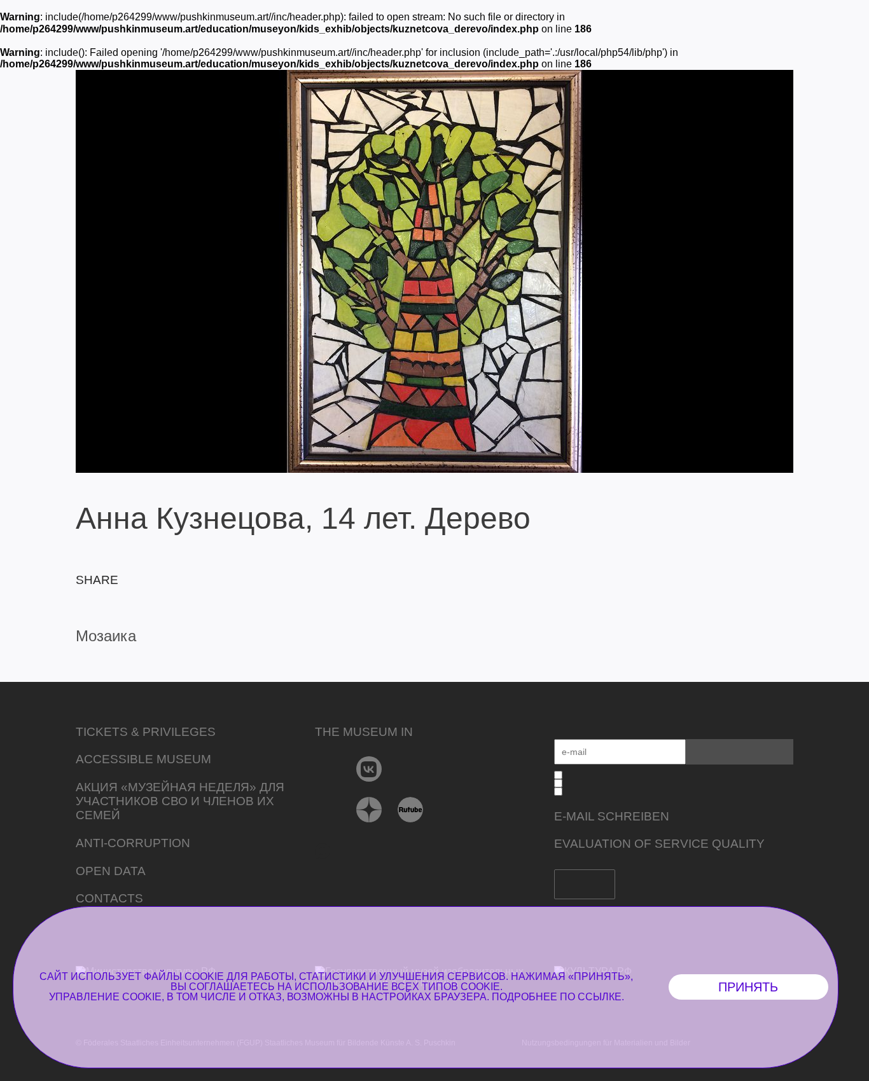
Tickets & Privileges (146, 731)
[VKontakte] (369, 769)
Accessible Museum (143, 759)
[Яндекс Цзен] (369, 809)
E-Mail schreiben (611, 816)
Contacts (109, 898)
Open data (111, 871)
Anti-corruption (133, 843)
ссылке (600, 996)
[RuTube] (411, 809)
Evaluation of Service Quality (659, 843)
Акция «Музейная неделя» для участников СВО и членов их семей (180, 801)
